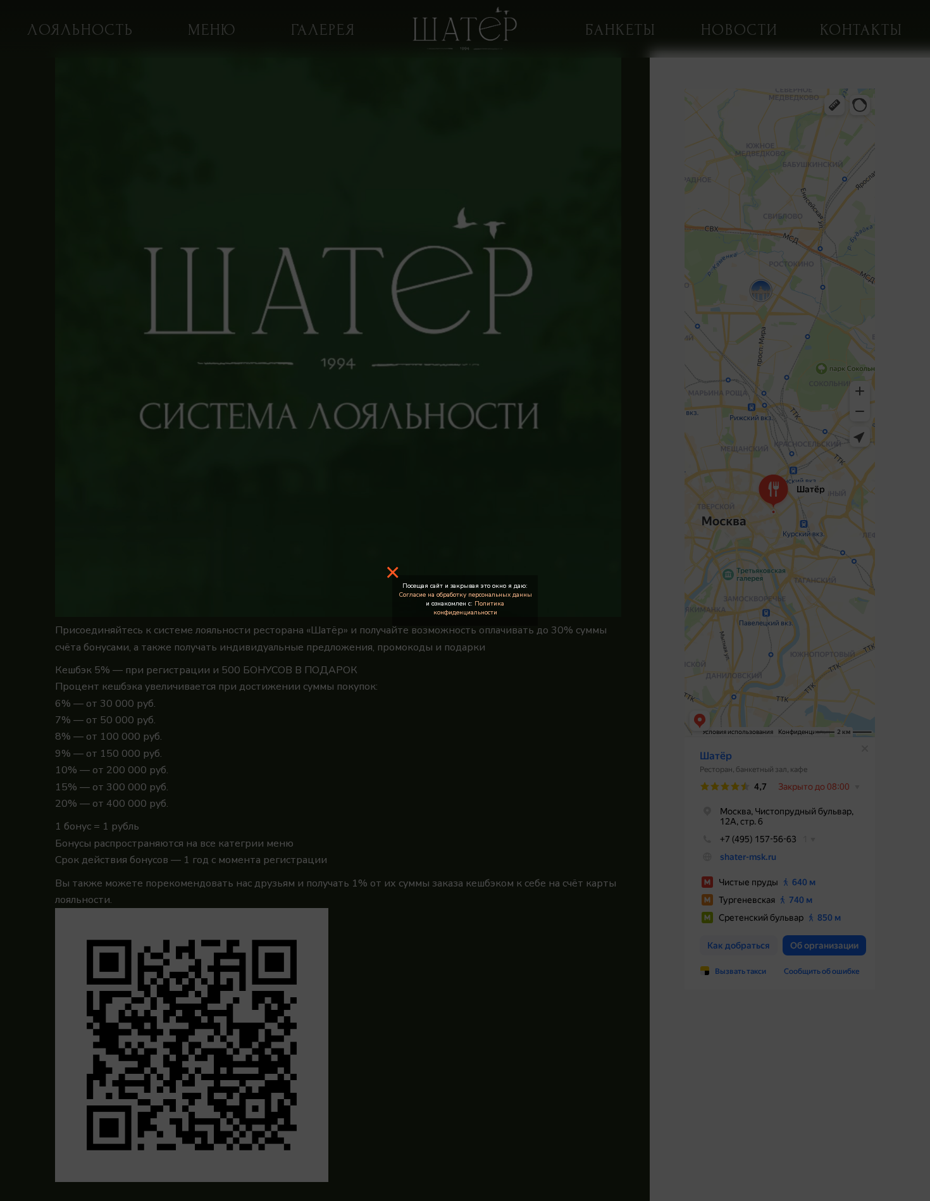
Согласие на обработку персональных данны (465, 594)
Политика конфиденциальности (469, 608)
